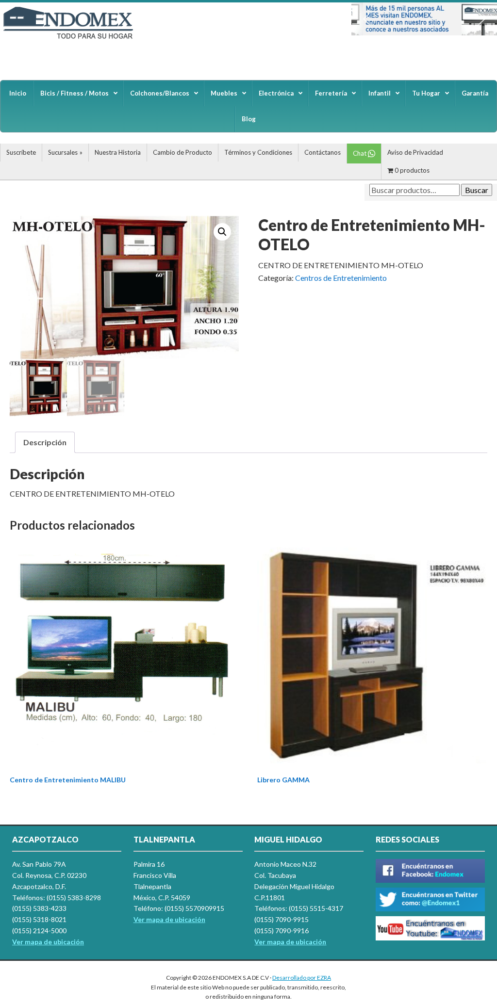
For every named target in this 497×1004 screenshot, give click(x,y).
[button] (366, 19)
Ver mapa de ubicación (169, 919)
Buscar (476, 189)
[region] (424, 18)
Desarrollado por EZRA (301, 977)
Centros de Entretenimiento (341, 277)
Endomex (73, 38)
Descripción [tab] (44, 442)
